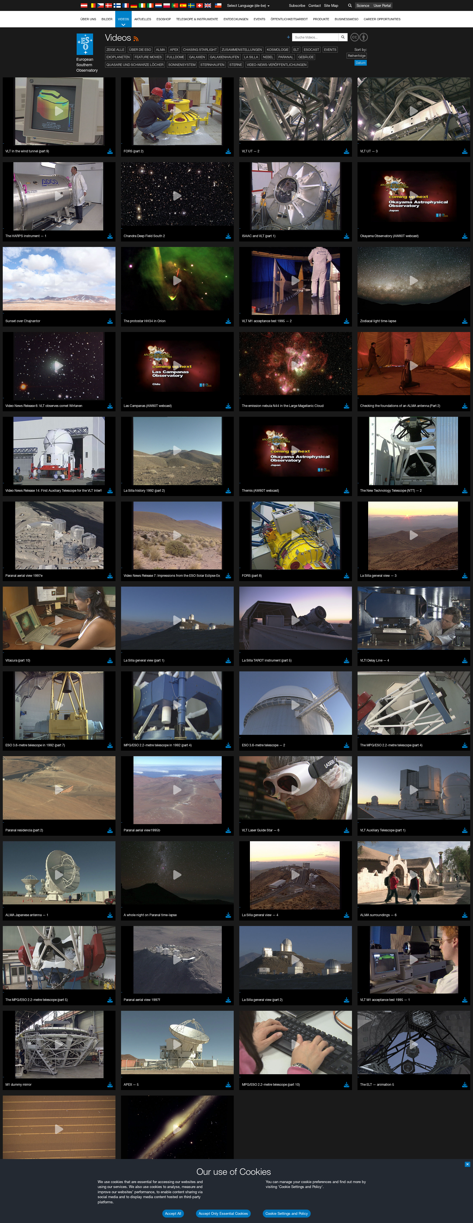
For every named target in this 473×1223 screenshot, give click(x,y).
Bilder (107, 19)
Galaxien (197, 57)
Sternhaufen (212, 65)
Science (363, 5)
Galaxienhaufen (224, 57)
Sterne (235, 65)
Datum (360, 63)
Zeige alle (115, 50)
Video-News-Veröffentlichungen (277, 65)
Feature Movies (148, 57)
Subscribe (297, 5)
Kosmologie (278, 50)
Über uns (88, 19)
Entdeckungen (236, 19)
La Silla (251, 57)
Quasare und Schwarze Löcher (134, 65)
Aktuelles (142, 19)
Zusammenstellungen (242, 50)
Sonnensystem (181, 65)
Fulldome (175, 57)
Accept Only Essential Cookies (223, 1213)
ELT (296, 50)
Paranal (285, 57)
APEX (174, 50)
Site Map (331, 5)
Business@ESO (346, 19)
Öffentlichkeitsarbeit (289, 19)
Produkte (321, 19)
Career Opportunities (382, 19)
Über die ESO (140, 50)
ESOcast (311, 50)
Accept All (173, 1213)
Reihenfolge (356, 56)
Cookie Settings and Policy (287, 1213)
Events (259, 19)
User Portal (382, 5)
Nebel (268, 57)
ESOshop (164, 19)
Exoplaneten (118, 57)
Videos (123, 19)
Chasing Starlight (200, 50)
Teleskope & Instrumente (197, 19)
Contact (314, 5)
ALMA (160, 50)
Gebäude (306, 57)
